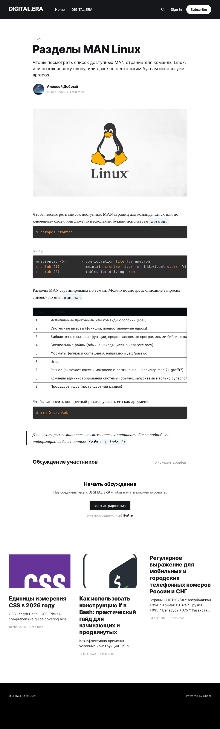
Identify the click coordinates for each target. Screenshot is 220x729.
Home (60, 9)
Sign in (176, 9)
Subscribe (199, 9)
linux (37, 38)
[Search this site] (163, 9)
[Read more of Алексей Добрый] (39, 89)
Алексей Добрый (62, 86)
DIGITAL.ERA (26, 9)
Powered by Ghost (198, 696)
